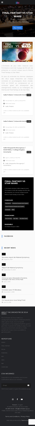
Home (12, 19)
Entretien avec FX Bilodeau (11, 290)
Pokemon (4, 353)
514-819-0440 (10, 409)
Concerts (21, 19)
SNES (2, 360)
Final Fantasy (5, 346)
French (14, 405)
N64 (2, 363)
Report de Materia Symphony (12, 267)
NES (2, 356)
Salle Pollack (9, 106)
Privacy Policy (25, 416)
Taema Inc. (24, 420)
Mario (3, 342)
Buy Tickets (17, 28)
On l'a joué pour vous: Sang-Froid (13, 300)
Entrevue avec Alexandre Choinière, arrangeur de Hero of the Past (14, 278)
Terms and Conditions (12, 416)
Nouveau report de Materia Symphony (15, 257)
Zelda (3, 349)
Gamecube (4, 367)
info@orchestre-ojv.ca (22, 409)
